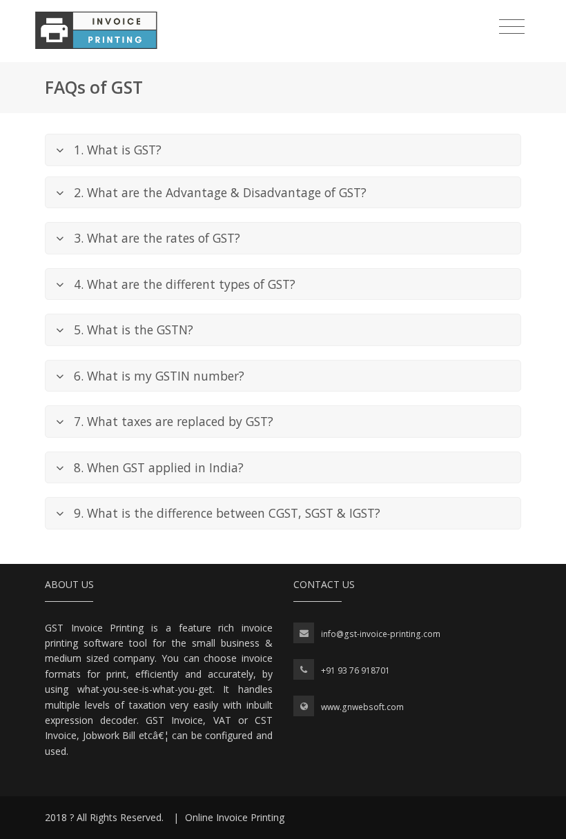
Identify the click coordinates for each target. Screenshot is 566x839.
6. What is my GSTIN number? (159, 375)
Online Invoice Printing (234, 817)
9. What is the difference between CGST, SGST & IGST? (227, 513)
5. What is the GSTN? (133, 329)
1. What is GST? (118, 149)
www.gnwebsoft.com (362, 707)
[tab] (283, 150)
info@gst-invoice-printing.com (380, 634)
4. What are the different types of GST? (184, 284)
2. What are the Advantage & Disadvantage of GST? (220, 192)
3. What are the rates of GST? (157, 238)
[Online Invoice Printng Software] (96, 30)
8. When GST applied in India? (159, 467)
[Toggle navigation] (511, 26)
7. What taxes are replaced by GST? (173, 421)
